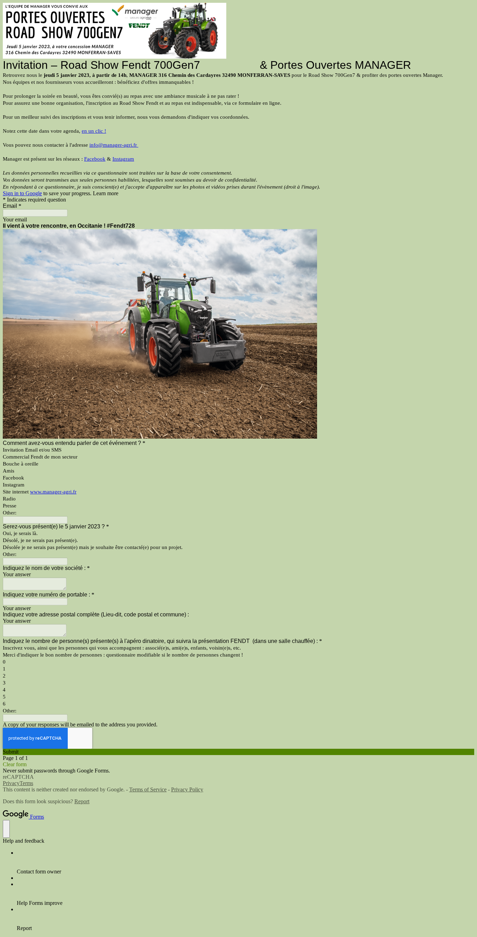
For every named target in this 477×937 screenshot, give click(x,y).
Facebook (94, 159)
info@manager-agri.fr (113, 145)
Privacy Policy (187, 789)
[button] (238, 752)
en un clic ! (94, 131)
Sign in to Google (22, 193)
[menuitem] (245, 862)
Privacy (11, 783)
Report (81, 801)
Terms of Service (148, 789)
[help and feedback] (6, 829)
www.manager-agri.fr (53, 492)
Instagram (123, 159)
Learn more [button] (105, 193)
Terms (26, 783)
